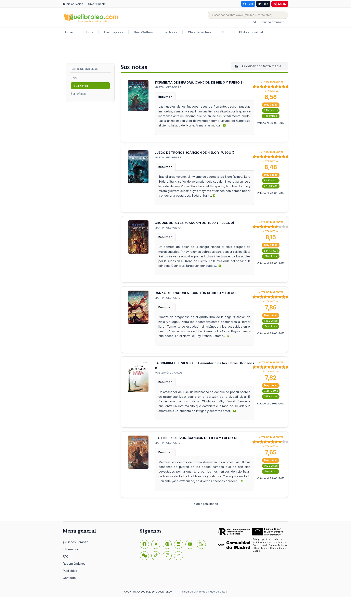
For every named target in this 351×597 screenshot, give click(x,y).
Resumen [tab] (165, 97)
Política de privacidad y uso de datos (203, 591)
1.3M (250, 3)
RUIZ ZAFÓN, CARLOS (168, 372)
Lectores (170, 32)
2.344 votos (270, 250)
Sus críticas (78, 93)
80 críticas (270, 256)
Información (71, 549)
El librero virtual (251, 32)
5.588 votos (271, 390)
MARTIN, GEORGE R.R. (168, 87)
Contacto (69, 578)
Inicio (69, 32)
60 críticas (270, 471)
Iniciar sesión (75, 3)
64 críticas (270, 326)
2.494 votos (270, 110)
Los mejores (113, 32)
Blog (225, 32)
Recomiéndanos (74, 563)
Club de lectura (199, 32)
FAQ (65, 556)
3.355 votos (271, 180)
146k (265, 3)
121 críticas (270, 115)
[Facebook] (144, 544)
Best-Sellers (143, 32)
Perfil (74, 78)
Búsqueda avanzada (270, 22)
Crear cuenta (97, 3)
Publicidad (70, 571)
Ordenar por (261, 66)
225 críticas (270, 185)
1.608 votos (271, 465)
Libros (88, 32)
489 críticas (271, 396)
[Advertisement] (175, 50)
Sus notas (81, 85)
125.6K (282, 3)
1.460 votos (271, 320)
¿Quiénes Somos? (75, 542)
